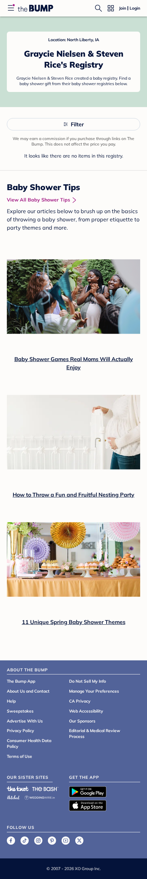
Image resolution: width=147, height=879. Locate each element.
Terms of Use (19, 756)
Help (11, 701)
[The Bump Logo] (35, 8)
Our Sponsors (82, 721)
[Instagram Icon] (38, 840)
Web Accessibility (86, 711)
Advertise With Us (25, 721)
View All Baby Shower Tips (38, 200)
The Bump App (21, 681)
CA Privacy (80, 701)
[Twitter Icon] (79, 840)
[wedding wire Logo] (40, 796)
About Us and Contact (28, 691)
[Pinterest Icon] (52, 840)
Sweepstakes (20, 711)
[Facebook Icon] (11, 840)
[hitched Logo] (13, 796)
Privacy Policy (20, 730)
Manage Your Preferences (94, 691)
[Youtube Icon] (66, 840)
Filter (77, 124)
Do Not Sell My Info (87, 681)
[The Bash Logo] (45, 788)
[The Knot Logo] (18, 788)
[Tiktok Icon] (25, 840)
